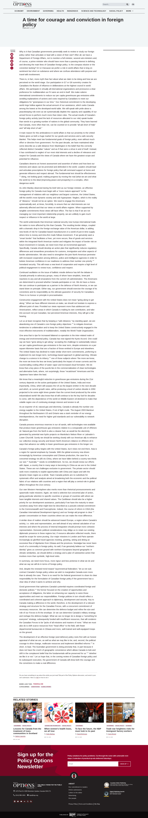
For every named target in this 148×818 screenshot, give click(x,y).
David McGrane (82, 734)
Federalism (38, 684)
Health (60, 11)
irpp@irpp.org (33, 795)
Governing (48, 11)
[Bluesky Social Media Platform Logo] (18, 801)
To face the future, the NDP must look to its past (88, 730)
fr (133, 4)
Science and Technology (93, 11)
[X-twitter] (27, 801)
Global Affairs (46, 686)
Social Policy (116, 11)
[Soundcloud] (24, 801)
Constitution (35, 686)
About (72, 784)
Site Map (97, 804)
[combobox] (113, 4)
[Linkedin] (14, 801)
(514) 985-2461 (20, 795)
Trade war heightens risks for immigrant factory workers (120, 730)
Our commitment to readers (78, 787)
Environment (33, 11)
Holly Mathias (50, 734)
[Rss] (31, 801)
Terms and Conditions (86, 804)
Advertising (72, 795)
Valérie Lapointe (20, 736)
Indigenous (72, 11)
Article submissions (75, 790)
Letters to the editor (75, 792)
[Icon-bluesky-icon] (11, 54)
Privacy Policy (73, 804)
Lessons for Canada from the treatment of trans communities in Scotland (27, 731)
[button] (11, 57)
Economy (19, 11)
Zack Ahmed (112, 734)
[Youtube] (21, 801)
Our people (72, 798)
